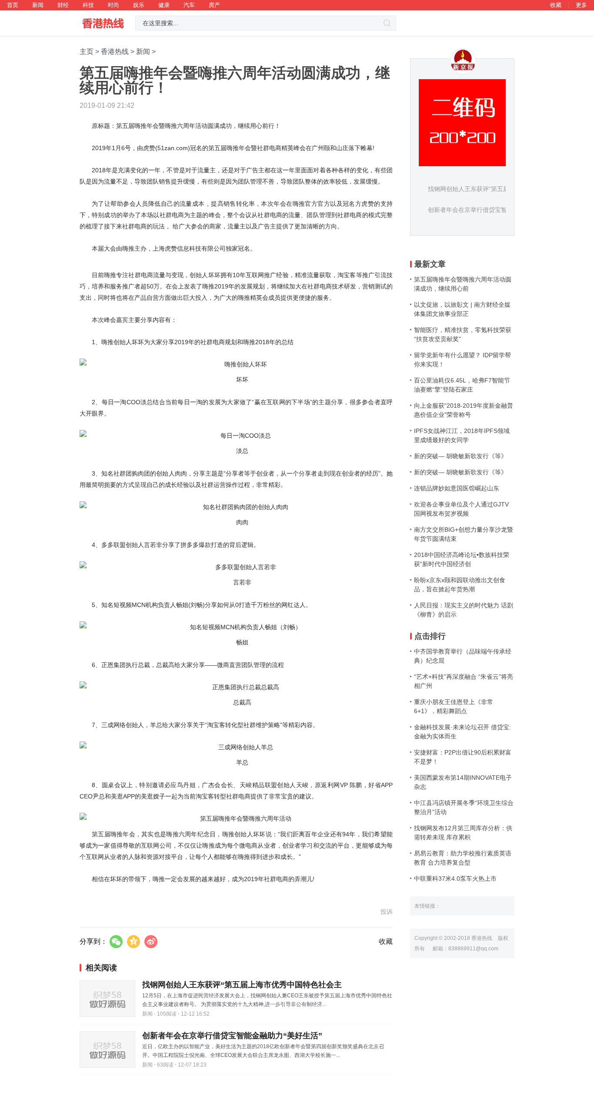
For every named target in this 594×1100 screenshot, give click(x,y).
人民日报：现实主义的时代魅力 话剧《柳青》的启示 (463, 610)
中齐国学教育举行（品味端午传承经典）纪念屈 (462, 656)
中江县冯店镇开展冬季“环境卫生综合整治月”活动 (464, 807)
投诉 (386, 911)
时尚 (113, 5)
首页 (12, 5)
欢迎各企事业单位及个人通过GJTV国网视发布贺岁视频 (461, 509)
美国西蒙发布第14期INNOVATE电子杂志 (463, 782)
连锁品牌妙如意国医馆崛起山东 (456, 488)
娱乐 (138, 5)
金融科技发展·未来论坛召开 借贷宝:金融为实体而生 (462, 732)
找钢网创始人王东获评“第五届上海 (474, 188)
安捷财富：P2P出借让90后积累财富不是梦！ (462, 757)
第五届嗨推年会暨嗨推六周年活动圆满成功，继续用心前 (462, 284)
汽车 (189, 5)
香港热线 (115, 51)
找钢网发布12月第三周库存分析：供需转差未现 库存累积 (463, 833)
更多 (581, 5)
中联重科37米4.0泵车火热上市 (455, 878)
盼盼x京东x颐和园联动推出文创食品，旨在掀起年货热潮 (459, 585)
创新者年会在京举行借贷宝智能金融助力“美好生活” (232, 1035)
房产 (214, 5)
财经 (63, 5)
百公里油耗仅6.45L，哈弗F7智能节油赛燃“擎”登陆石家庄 (462, 385)
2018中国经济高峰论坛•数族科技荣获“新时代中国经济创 (461, 559)
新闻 (37, 5)
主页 (86, 51)
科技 (88, 5)
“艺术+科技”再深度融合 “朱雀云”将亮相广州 (463, 681)
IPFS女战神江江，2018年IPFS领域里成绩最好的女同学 (462, 435)
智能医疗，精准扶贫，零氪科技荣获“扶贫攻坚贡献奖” (462, 334)
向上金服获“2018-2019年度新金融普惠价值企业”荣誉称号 (463, 410)
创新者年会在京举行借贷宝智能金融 (476, 209)
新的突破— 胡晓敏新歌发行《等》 (460, 456)
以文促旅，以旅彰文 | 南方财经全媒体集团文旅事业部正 (462, 309)
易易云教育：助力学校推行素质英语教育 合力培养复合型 (462, 858)
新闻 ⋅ (149, 1014)
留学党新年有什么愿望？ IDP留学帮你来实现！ (462, 360)
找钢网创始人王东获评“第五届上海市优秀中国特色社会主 (242, 984)
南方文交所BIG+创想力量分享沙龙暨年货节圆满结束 (463, 534)
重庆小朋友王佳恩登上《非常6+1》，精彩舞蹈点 (453, 706)
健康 (164, 5)
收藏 (555, 5)
